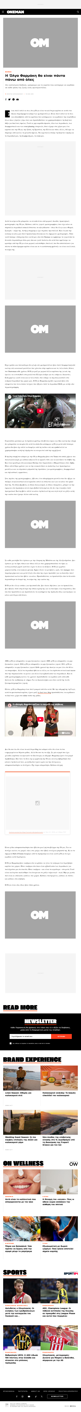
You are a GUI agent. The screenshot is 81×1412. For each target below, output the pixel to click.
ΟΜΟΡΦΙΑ (9, 1196)
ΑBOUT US (35, 1391)
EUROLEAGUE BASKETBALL (16, 1305)
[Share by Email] (17, 99)
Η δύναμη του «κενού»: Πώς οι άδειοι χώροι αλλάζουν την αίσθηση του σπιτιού (58, 1201)
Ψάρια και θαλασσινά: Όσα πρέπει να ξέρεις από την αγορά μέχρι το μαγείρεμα (18, 1248)
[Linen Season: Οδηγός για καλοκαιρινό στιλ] (21, 1078)
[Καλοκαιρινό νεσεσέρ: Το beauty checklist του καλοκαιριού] (59, 1078)
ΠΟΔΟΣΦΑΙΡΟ (48, 1305)
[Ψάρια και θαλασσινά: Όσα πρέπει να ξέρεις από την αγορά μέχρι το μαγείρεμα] (21, 1228)
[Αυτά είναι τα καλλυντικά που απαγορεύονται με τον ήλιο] (21, 1181)
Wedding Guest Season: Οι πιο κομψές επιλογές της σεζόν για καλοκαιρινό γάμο (21, 1139)
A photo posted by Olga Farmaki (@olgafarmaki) (26, 832)
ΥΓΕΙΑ (45, 1243)
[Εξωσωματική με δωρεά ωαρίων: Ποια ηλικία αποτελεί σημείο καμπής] (59, 1228)
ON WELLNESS (23, 1164)
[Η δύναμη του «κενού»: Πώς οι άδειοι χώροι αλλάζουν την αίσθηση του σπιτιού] (59, 1181)
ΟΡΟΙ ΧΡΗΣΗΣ (49, 1391)
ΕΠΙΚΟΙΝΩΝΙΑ (8, 1391)
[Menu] (3, 12)
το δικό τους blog (44, 692)
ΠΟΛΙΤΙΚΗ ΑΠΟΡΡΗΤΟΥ (68, 1391)
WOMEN (8, 72)
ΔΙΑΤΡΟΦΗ (9, 1243)
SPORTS (15, 1273)
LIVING (46, 1196)
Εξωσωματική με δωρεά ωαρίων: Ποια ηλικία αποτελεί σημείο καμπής (58, 1248)
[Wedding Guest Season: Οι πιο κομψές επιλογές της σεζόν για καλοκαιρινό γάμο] (21, 1122)
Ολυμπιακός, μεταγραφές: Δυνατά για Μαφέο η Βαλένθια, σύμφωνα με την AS (58, 1357)
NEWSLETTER (57, 1396)
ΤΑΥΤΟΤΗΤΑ (23, 1391)
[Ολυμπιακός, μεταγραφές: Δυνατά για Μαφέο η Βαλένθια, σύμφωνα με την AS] (59, 1337)
